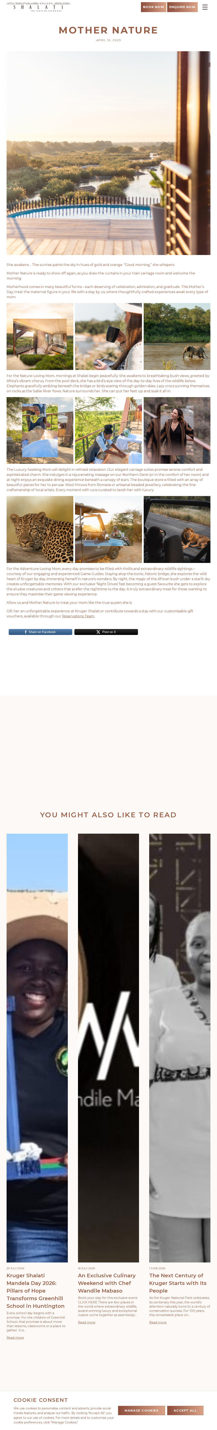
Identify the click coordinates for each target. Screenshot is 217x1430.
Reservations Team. (78, 616)
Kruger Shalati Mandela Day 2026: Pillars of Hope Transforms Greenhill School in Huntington (36, 1290)
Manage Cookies (142, 1410)
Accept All (185, 1410)
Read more (15, 1338)
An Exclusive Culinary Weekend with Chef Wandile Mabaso (107, 1283)
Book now (153, 7)
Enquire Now (182, 7)
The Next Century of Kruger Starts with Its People (178, 1283)
